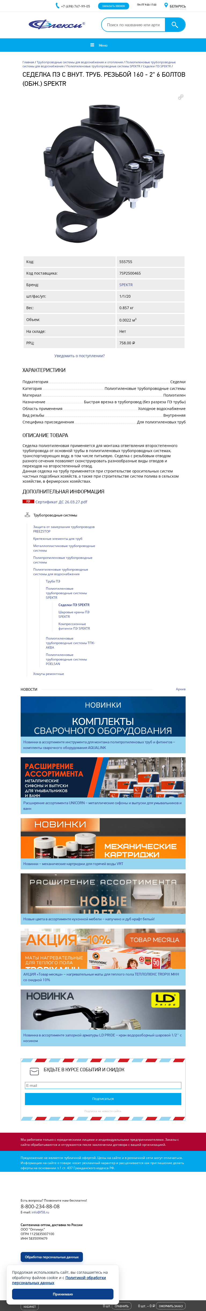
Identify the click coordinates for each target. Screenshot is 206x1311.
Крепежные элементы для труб (57, 538)
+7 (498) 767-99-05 (75, 6)
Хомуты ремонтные (48, 673)
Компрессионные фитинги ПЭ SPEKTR (74, 626)
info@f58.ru (40, 1212)
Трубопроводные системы (55, 515)
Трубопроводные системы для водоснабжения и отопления (80, 62)
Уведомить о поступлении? (79, 355)
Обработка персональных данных (52, 1257)
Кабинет (30, 1307)
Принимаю (63, 1294)
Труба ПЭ (53, 581)
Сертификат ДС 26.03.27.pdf (61, 501)
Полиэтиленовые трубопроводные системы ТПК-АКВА (70, 643)
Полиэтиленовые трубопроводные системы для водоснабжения (60, 571)
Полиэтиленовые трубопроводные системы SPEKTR (103, 66)
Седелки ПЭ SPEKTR (157, 66)
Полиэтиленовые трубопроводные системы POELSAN (66, 659)
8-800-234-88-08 (40, 1206)
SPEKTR (126, 284)
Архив (181, 689)
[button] (180, 97)
